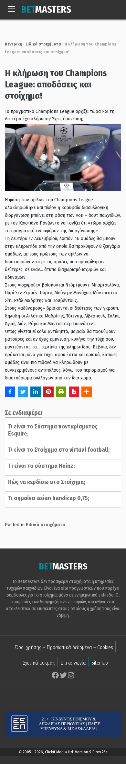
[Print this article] (61, 392)
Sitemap (99, 663)
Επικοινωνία (73, 663)
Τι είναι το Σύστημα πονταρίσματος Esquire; (53, 430)
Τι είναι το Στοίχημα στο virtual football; (59, 449)
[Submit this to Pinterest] (48, 392)
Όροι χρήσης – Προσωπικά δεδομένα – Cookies (64, 647)
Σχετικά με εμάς (39, 663)
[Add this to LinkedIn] (35, 392)
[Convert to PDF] (74, 392)
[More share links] (86, 392)
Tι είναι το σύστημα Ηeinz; (41, 465)
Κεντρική (13, 44)
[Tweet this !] (23, 392)
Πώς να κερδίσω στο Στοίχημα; (46, 482)
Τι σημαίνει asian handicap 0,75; (48, 498)
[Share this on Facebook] (10, 392)
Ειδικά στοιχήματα (43, 44)
